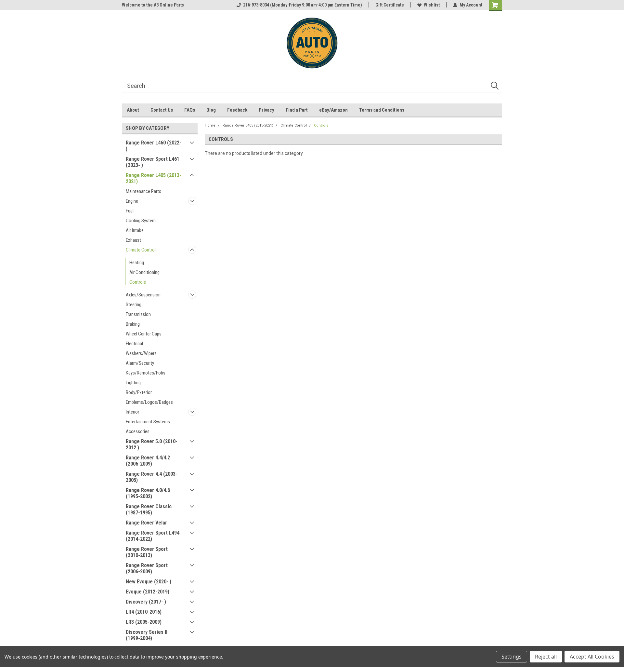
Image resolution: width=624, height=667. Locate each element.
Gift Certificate (389, 4)
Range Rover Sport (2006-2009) (147, 568)
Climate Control (141, 250)
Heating (136, 262)
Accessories (138, 431)
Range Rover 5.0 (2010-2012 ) (151, 444)
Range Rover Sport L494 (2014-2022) (152, 536)
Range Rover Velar (146, 523)
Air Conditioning (144, 272)
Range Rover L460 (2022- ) (153, 146)
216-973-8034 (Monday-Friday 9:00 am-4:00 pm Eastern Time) (302, 4)
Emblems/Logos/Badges (149, 402)
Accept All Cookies (592, 656)
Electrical (134, 344)
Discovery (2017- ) (146, 602)
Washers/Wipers (141, 353)
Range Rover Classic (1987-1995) (149, 509)
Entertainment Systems (148, 422)
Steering (133, 304)
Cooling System (141, 221)
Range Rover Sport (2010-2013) (147, 552)
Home (210, 125)
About (133, 110)
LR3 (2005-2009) (144, 622)
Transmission (138, 314)
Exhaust (133, 240)
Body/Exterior (139, 392)
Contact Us (161, 110)
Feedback (237, 110)
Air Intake (135, 230)
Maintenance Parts (143, 191)
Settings (511, 656)
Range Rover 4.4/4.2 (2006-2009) (148, 461)
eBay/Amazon (333, 110)
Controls (137, 282)
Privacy (266, 110)
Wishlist (432, 4)
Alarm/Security (140, 363)
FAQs (189, 110)
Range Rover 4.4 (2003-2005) (151, 477)
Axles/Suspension (143, 295)
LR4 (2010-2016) (144, 612)
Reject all (546, 656)
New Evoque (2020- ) (148, 582)
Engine (132, 201)
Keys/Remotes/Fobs (145, 373)
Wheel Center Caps (144, 334)
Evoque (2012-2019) (147, 592)
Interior (132, 412)
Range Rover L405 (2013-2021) (153, 178)
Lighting (133, 383)
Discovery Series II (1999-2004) (146, 635)
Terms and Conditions (381, 110)
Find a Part (297, 110)
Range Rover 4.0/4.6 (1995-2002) (148, 493)
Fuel (130, 211)
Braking (133, 324)
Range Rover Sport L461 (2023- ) (152, 162)
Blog (211, 110)
